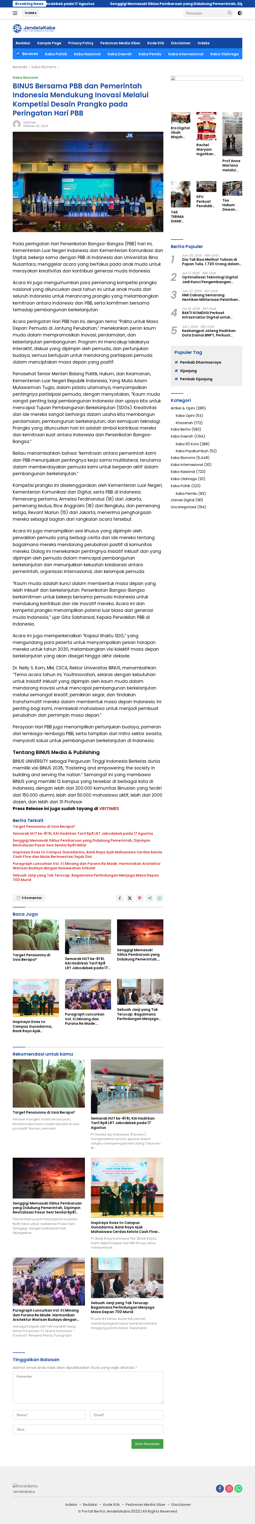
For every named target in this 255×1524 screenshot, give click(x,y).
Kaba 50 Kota (187, 444)
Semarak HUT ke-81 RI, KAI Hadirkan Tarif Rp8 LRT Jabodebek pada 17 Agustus (83, 833)
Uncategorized (183, 507)
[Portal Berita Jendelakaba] (34, 28)
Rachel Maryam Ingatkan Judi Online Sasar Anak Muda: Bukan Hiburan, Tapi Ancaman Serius (205, 149)
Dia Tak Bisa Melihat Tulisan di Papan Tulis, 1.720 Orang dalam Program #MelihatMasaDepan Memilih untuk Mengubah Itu (210, 261)
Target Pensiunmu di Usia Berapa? (44, 826)
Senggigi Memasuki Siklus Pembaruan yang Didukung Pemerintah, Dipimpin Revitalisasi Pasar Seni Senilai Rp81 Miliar (81, 842)
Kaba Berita (181, 429)
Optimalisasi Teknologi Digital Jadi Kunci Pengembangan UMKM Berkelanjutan (210, 279)
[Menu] (16, 13)
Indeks (30, 12)
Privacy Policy (80, 43)
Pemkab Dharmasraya (200, 362)
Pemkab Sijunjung (196, 379)
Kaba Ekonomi (25, 77)
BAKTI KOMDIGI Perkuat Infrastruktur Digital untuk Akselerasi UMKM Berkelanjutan (210, 315)
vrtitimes (29, 122)
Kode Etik (155, 43)
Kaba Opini (185, 415)
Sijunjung (188, 370)
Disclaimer (181, 43)
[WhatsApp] (238, 1489)
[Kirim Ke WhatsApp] (159, 898)
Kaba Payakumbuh (192, 450)
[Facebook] (220, 1489)
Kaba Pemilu (150, 54)
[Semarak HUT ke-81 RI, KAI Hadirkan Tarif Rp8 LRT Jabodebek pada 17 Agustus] (88, 936)
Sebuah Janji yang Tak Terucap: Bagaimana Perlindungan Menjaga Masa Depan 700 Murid (86, 877)
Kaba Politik (56, 54)
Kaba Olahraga (224, 54)
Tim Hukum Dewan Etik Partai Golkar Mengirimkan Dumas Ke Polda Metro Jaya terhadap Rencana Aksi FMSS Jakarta (232, 205)
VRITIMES (109, 809)
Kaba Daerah (120, 54)
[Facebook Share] (120, 898)
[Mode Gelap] (239, 13)
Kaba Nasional (87, 54)
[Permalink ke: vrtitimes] (17, 124)
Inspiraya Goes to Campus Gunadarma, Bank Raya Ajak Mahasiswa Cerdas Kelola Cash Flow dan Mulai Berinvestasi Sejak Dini (87, 854)
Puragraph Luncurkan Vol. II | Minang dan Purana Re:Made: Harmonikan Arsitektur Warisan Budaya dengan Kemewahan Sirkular (87, 865)
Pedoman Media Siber (120, 43)
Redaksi (23, 43)
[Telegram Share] (149, 898)
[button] (230, 13)
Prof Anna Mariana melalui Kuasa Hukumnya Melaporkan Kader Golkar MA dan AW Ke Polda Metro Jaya (232, 165)
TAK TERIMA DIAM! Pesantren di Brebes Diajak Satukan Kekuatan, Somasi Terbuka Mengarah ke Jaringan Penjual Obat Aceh (181, 217)
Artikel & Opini (183, 408)
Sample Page (49, 43)
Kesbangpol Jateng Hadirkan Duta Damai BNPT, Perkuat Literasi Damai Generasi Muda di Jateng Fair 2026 (212, 332)
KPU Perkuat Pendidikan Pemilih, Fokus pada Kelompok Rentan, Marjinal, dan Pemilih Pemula (205, 201)
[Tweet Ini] (129, 898)
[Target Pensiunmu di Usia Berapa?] (36, 934)
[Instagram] (229, 1489)
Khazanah (184, 422)
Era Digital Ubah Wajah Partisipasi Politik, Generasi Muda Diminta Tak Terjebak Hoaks (180, 132)
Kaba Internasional (185, 54)
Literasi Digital (182, 500)
